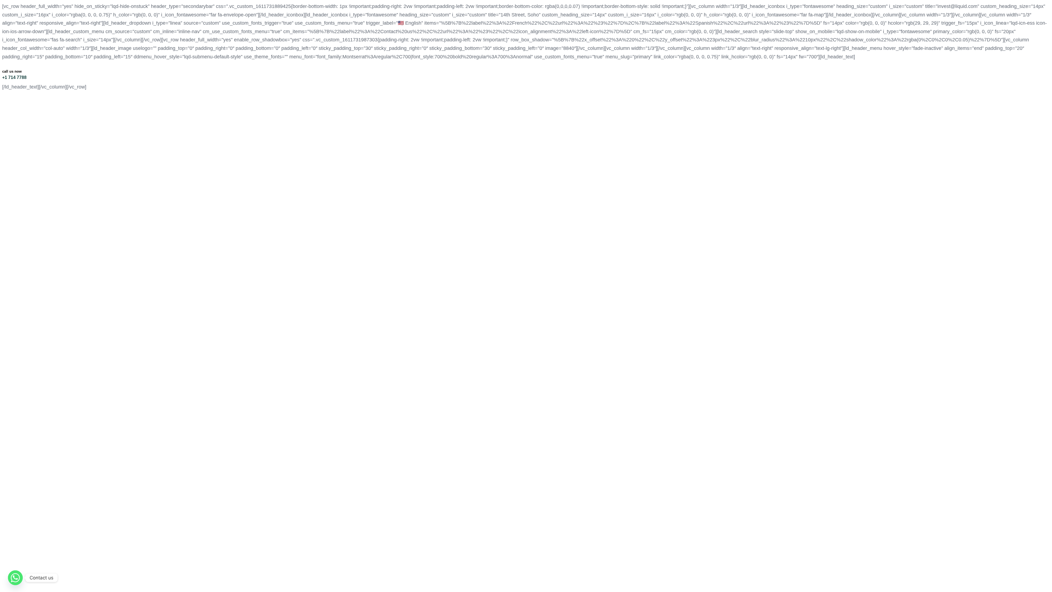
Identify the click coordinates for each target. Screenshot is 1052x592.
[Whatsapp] (15, 577)
